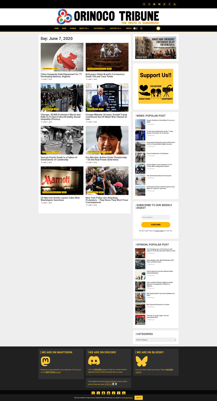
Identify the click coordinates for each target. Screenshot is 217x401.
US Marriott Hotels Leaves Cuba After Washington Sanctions (60, 198)
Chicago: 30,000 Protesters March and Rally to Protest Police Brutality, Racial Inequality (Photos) (60, 117)
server (100, 369)
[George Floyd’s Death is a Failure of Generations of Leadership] (62, 140)
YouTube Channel (154, 28)
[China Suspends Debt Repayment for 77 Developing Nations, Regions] (62, 57)
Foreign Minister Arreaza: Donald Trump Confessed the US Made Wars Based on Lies (106, 117)
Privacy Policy (128, 398)
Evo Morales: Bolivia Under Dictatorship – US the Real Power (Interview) (106, 158)
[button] (141, 28)
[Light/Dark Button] (135, 28)
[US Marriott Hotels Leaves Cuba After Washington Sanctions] (62, 180)
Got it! (138, 397)
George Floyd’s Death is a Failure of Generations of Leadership (59, 158)
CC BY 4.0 (108, 384)
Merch (129, 28)
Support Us (114, 28)
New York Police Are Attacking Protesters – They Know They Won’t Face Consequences (107, 200)
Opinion (73, 28)
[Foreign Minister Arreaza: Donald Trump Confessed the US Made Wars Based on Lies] (107, 97)
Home (56, 28)
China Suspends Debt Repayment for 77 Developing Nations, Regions (61, 75)
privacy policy (159, 231)
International (47, 68)
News (64, 28)
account (53, 372)
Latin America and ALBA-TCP (96, 68)
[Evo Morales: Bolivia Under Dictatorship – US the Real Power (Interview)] (107, 140)
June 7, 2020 (47, 79)
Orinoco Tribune (110, 381)
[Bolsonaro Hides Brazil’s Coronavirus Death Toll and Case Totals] (107, 57)
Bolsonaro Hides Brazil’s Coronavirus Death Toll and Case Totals (105, 75)
